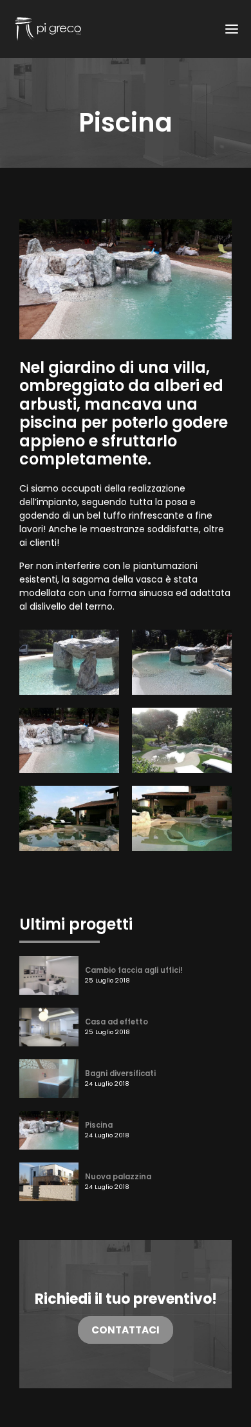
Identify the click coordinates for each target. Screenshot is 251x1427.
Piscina (99, 1125)
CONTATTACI (125, 1330)
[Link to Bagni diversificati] (49, 1078)
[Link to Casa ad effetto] (49, 1026)
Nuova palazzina (118, 1177)
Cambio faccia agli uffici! (134, 970)
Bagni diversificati (120, 1073)
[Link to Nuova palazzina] (49, 1181)
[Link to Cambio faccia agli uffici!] (49, 974)
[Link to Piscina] (49, 1129)
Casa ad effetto (116, 1022)
